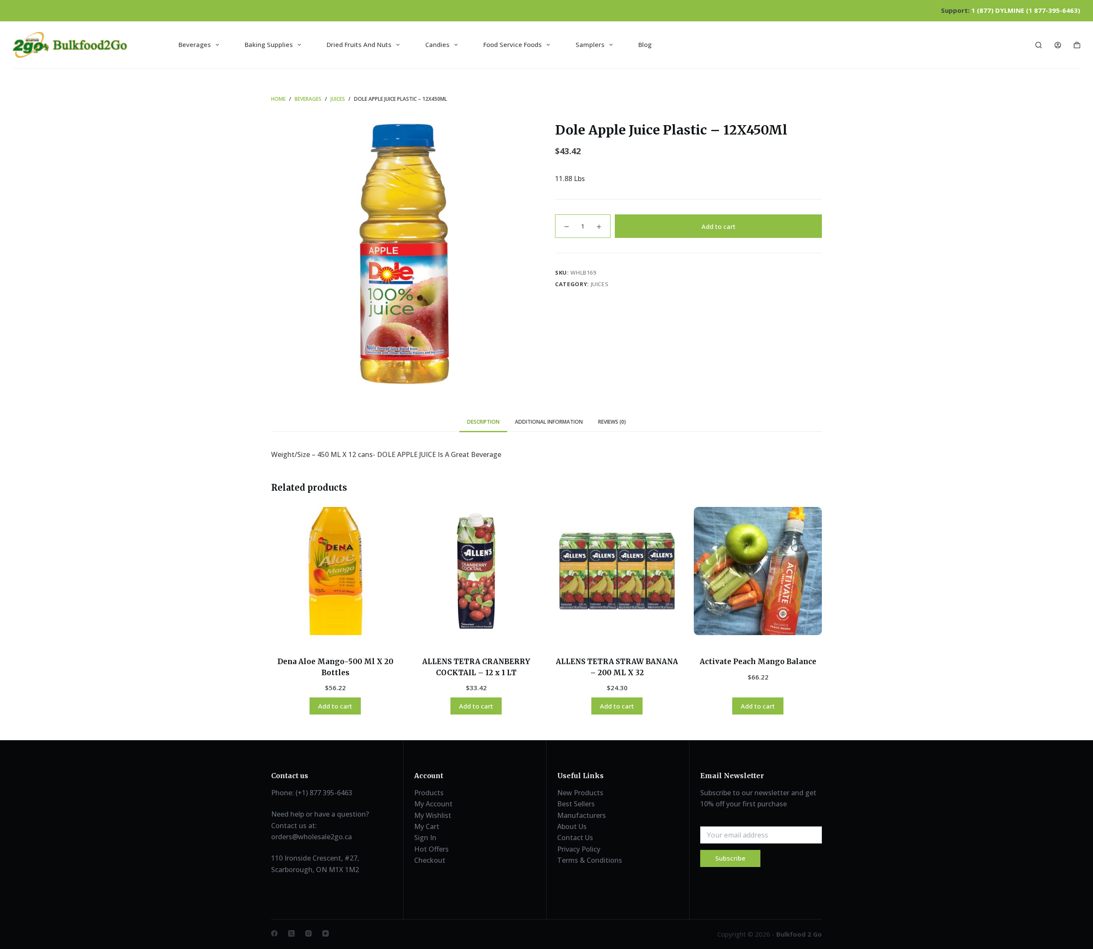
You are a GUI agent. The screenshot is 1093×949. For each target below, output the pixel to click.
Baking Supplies (269, 44)
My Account (433, 803)
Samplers (590, 44)
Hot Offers (431, 849)
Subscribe (730, 858)
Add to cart (718, 226)
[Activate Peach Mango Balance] (758, 571)
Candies (437, 44)
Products (429, 792)
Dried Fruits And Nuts (359, 44)
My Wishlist (432, 815)
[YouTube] (325, 933)
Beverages (194, 44)
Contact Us (575, 837)
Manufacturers (581, 815)
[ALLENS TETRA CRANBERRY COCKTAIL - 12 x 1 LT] (476, 571)
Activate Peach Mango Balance (758, 661)
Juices (600, 284)
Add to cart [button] (335, 706)
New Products (580, 792)
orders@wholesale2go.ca (311, 836)
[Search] (1038, 45)
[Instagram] (308, 933)
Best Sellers (576, 803)
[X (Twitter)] (291, 933)
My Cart (426, 826)
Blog (645, 44)
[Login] (1058, 45)
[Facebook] (274, 933)
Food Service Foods (512, 44)
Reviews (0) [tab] (612, 421)
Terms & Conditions (589, 860)
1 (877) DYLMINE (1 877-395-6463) (1025, 10)
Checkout (429, 860)
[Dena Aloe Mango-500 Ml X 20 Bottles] (335, 571)
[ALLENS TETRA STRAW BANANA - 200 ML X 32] (617, 571)
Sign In (425, 837)
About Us (572, 826)
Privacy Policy (578, 849)
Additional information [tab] (549, 421)
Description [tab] (483, 421)
